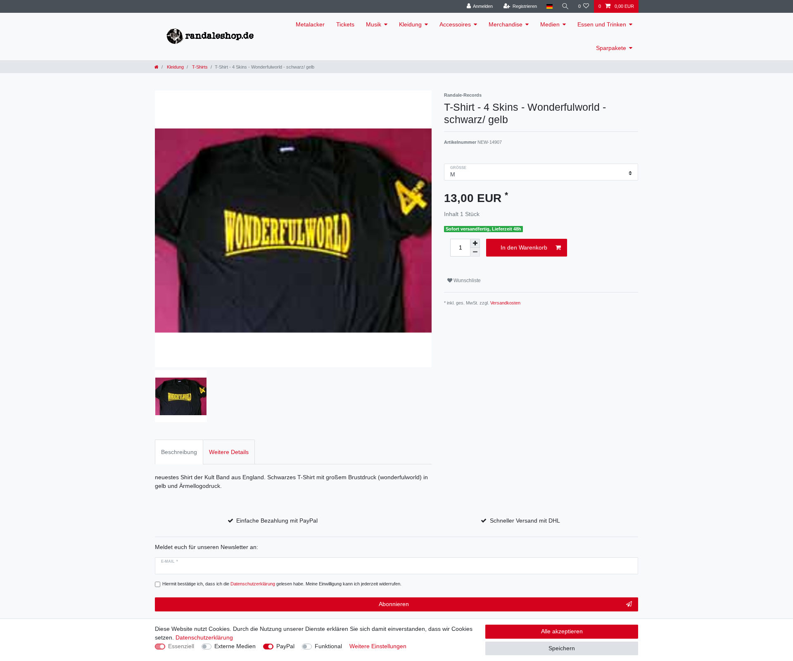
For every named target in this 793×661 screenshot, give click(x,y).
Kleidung (410, 24)
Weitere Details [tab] (229, 452)
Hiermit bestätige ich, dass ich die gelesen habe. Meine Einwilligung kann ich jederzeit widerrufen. (281, 583)
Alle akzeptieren (562, 631)
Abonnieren (394, 604)
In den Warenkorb (524, 247)
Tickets (345, 24)
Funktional (328, 646)
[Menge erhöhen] (475, 243)
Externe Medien (235, 646)
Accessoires (455, 24)
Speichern (561, 648)
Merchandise (505, 24)
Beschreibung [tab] (179, 452)
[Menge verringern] (475, 252)
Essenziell (181, 646)
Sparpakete (611, 48)
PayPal (285, 646)
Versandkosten (505, 302)
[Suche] (565, 6)
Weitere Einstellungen (377, 646)
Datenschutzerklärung (204, 637)
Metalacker (310, 24)
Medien (550, 24)
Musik (373, 24)
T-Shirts (199, 66)
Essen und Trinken (601, 24)
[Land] (549, 6)
